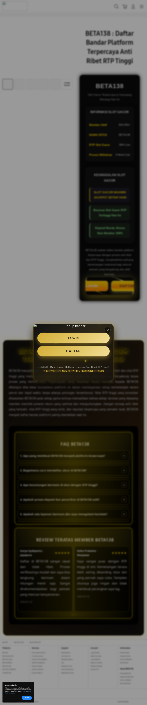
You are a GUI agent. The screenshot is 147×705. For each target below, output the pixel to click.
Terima (27, 697)
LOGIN (73, 338)
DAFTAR (73, 351)
